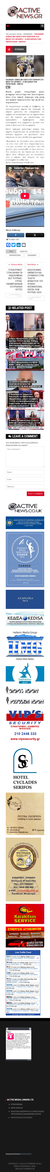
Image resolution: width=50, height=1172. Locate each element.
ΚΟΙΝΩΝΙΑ (19, 49)
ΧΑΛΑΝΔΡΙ (32, 255)
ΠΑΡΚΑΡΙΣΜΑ (15, 255)
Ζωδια (29, 1060)
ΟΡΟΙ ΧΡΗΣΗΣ (17, 1108)
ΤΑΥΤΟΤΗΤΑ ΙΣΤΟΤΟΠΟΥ (21, 1117)
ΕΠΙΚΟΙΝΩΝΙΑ (16, 1104)
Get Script (15, 1014)
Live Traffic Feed (23, 952)
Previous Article (16, 265)
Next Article (32, 265)
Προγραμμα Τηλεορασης (13, 1154)
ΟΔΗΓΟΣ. (24, 251)
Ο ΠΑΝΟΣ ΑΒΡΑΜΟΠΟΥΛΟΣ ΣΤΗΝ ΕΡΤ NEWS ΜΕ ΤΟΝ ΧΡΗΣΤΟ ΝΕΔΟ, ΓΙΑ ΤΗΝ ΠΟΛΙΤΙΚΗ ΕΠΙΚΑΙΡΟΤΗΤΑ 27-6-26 (24, 422)
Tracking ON (30, 1014)
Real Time (22, 1014)
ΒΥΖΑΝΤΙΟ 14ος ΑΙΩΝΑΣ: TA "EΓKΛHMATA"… (21, 958)
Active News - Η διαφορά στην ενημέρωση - (20, 986)
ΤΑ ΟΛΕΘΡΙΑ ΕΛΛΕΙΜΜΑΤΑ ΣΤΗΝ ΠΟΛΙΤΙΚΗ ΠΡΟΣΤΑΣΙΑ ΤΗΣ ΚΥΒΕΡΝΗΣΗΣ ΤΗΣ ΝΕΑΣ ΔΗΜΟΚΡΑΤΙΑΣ (25, 384)
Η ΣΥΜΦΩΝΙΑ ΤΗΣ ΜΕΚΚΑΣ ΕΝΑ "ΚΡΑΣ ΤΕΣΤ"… (22, 1003)
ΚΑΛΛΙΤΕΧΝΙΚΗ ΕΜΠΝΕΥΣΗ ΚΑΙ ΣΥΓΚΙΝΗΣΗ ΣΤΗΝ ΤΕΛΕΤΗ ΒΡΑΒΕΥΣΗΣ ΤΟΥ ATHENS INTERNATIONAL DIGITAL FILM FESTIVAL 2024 (36, 281)
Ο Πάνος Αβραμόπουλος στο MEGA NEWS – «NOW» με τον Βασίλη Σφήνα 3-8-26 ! (24, 364)
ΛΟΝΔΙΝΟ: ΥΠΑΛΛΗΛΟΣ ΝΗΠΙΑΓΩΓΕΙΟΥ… (17, 981)
